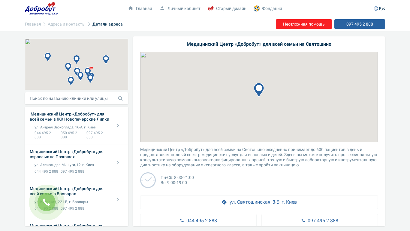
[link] (33, 24)
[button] (80, 76)
